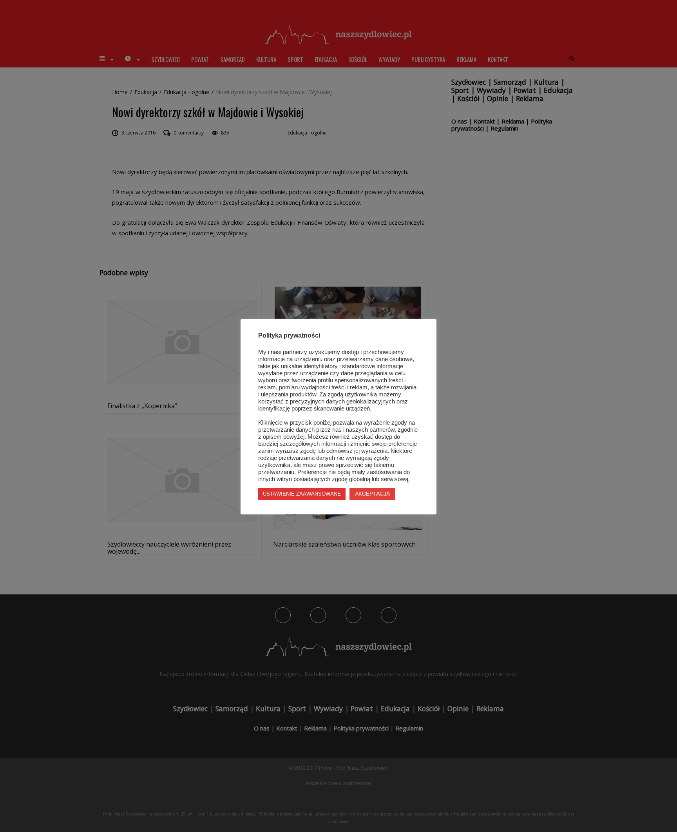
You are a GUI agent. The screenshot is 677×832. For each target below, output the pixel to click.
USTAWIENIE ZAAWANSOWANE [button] (302, 494)
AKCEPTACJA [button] (372, 493)
